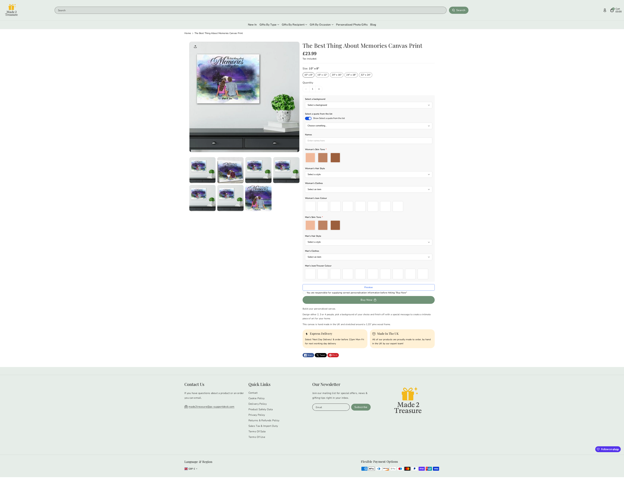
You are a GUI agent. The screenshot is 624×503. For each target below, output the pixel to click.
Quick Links (259, 384)
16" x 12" (322, 74)
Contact (253, 393)
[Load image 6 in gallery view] (230, 198)
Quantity (308, 82)
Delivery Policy (257, 404)
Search (460, 10)
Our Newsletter (326, 384)
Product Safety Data (260, 409)
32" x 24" (365, 74)
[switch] (308, 118)
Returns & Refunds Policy (264, 420)
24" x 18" (351, 74)
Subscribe (360, 407)
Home (187, 33)
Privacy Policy (256, 415)
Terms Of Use (256, 437)
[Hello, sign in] (605, 10)
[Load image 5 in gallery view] (202, 198)
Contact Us (194, 384)
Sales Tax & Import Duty (263, 426)
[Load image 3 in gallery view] (258, 170)
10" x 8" (308, 74)
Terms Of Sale (257, 431)
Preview (368, 287)
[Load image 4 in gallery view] (286, 170)
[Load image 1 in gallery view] (202, 170)
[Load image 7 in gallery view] (258, 198)
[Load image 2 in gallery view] (230, 170)
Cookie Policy (256, 398)
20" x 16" (337, 74)
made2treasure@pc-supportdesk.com (211, 406)
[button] (616, 10)
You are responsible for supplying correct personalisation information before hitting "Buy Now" (357, 292)
